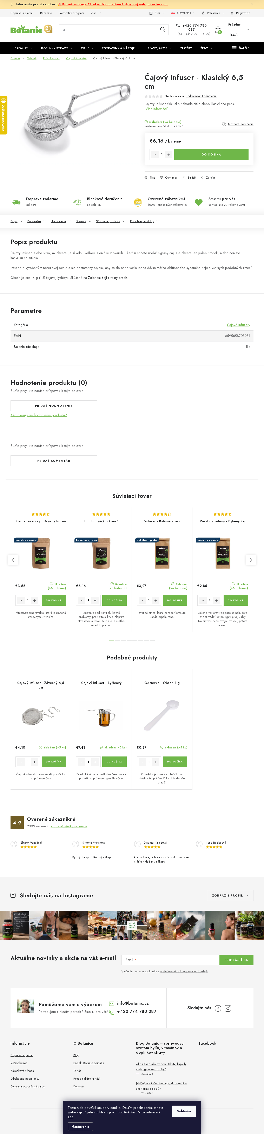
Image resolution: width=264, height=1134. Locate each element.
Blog (76, 1055)
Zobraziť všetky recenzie (69, 826)
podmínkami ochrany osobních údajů (184, 971)
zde (70, 1116)
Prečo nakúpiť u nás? (87, 1079)
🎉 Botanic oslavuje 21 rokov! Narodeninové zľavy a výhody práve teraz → (113, 4)
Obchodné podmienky (25, 1079)
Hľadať (163, 29)
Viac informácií (157, 108)
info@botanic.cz (133, 1003)
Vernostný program (71, 13)
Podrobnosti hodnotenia (201, 96)
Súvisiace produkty (108, 221)
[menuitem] (24, 48)
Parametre (34, 221)
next (251, 560)
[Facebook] (218, 1008)
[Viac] (241, 48)
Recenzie (46, 13)
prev (13, 560)
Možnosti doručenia (240, 124)
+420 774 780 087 (194, 27)
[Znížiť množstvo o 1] (155, 154)
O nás (77, 1071)
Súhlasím (184, 1111)
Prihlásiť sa (236, 960)
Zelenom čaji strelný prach (107, 277)
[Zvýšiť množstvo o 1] (168, 154)
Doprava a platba (22, 13)
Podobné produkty (142, 221)
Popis (14, 221)
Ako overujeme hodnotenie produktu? (39, 415)
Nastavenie (80, 1126)
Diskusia (81, 221)
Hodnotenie (58, 221)
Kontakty (78, 1086)
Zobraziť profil (227, 895)
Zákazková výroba (22, 1071)
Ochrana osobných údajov (28, 1086)
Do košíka (211, 154)
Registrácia (243, 13)
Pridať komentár (53, 461)
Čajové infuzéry (238, 325)
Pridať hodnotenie (54, 406)
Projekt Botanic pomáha (88, 1063)
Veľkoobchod (19, 1063)
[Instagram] (228, 1008)
